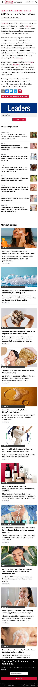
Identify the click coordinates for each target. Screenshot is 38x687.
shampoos (16, 64)
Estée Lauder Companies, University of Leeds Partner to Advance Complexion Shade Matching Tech (14, 169)
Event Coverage (7, 524)
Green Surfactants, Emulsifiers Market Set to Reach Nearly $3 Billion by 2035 (19, 292)
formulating (17, 58)
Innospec (4, 23)
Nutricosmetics (5, 132)
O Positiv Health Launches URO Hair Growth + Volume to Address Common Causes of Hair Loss (14, 137)
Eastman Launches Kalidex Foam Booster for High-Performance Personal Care (18, 332)
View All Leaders (19, 120)
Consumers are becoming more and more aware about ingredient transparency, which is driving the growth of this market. (19, 298)
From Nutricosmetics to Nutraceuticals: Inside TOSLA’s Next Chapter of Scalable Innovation (14, 158)
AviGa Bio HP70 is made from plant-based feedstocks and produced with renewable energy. (17, 579)
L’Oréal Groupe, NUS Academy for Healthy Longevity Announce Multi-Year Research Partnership (14, 209)
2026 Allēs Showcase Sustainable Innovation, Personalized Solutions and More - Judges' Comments (19, 530)
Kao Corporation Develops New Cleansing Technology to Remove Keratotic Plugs (17, 612)
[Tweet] (15, 91)
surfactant (29, 26)
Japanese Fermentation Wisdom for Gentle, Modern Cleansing (18, 372)
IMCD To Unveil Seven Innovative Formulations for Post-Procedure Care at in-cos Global (18, 488)
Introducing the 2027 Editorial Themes (15, 199)
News (2, 196)
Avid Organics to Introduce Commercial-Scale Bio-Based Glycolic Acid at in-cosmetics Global (17, 571)
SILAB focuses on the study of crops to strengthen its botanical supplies (14, 179)
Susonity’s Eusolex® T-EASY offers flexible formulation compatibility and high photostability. (17, 259)
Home (3, 11)
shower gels (29, 62)
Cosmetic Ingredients (14, 11)
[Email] (3, 91)
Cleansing (27, 11)
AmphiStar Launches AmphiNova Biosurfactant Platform (14, 411)
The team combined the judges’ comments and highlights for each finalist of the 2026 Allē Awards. (18, 537)
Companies (4, 165)
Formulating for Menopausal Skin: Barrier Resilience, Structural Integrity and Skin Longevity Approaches (15, 189)
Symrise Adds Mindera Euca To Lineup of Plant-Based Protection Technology (17, 450)
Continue (19, 678)
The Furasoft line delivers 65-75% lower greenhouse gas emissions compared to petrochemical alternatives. (16, 657)
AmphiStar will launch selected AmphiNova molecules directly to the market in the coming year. (18, 417)
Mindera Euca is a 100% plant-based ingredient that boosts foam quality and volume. (18, 455)
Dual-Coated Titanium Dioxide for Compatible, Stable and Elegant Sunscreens (18, 252)
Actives (3, 143)
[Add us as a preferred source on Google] (20, 91)
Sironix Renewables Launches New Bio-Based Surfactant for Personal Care (19, 651)
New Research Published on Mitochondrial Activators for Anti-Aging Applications (14, 147)
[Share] (7, 91)
